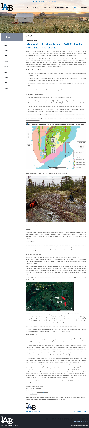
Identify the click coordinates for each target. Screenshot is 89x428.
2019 (6, 83)
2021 (6, 72)
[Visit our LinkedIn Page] (51, 1)
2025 (6, 50)
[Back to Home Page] (7, 420)
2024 (6, 56)
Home (27, 7)
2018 (6, 88)
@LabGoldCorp (33, 394)
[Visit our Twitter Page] (49, 1)
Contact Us (84, 7)
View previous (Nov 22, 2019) (33, 411)
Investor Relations (61, 7)
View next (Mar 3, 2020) (79, 411)
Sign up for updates (82, 421)
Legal (16, 425)
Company (36, 7)
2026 (6, 45)
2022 (6, 67)
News (74, 7)
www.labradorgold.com (42, 392)
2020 (6, 77)
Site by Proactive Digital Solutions (79, 425)
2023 (6, 61)
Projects (47, 7)
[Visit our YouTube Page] (53, 1)
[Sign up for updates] (55, 1)
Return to (55, 411)
